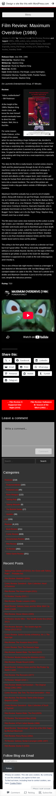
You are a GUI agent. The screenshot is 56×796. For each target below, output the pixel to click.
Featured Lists (12, 490)
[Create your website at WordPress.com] (28, 3)
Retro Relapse (12, 495)
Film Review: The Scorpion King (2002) (21, 642)
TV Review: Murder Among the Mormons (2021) (25, 657)
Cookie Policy (15, 783)
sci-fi (34, 47)
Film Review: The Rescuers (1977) (19, 675)
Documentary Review (15, 539)
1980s (11, 41)
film (26, 44)
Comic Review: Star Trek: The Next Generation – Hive (27, 693)
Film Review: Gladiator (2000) (17, 578)
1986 (17, 41)
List (6, 519)
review (29, 47)
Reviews (46, 38)
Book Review (11, 529)
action (22, 41)
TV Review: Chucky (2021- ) (16, 596)
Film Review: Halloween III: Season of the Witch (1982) (41, 405)
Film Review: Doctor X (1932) (17, 746)
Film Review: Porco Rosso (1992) (19, 736)
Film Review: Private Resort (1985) (19, 662)
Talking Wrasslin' (13, 504)
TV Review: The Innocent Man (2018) (20, 718)
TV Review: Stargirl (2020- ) (16, 680)
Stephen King (43, 47)
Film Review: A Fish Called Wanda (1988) (22, 723)
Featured (8, 480)
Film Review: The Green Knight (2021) (21, 591)
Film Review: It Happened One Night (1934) (14, 405)
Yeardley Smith (15, 49)
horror (12, 47)
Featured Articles (13, 485)
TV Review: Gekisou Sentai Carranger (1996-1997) (26, 741)
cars (28, 41)
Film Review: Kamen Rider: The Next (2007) (23, 652)
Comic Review (12, 534)
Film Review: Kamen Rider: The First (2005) (23, 713)
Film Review (37, 38)
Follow (9, 768)
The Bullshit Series (14, 509)
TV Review (10, 549)
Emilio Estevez (18, 44)
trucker (5, 49)
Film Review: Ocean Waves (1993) (19, 614)
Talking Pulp (24, 38)
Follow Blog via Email (18, 755)
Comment (43, 451)
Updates (9, 514)
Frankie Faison (35, 44)
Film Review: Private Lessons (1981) (20, 601)
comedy (34, 41)
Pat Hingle (20, 47)
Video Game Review (15, 554)
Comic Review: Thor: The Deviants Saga (22, 647)
